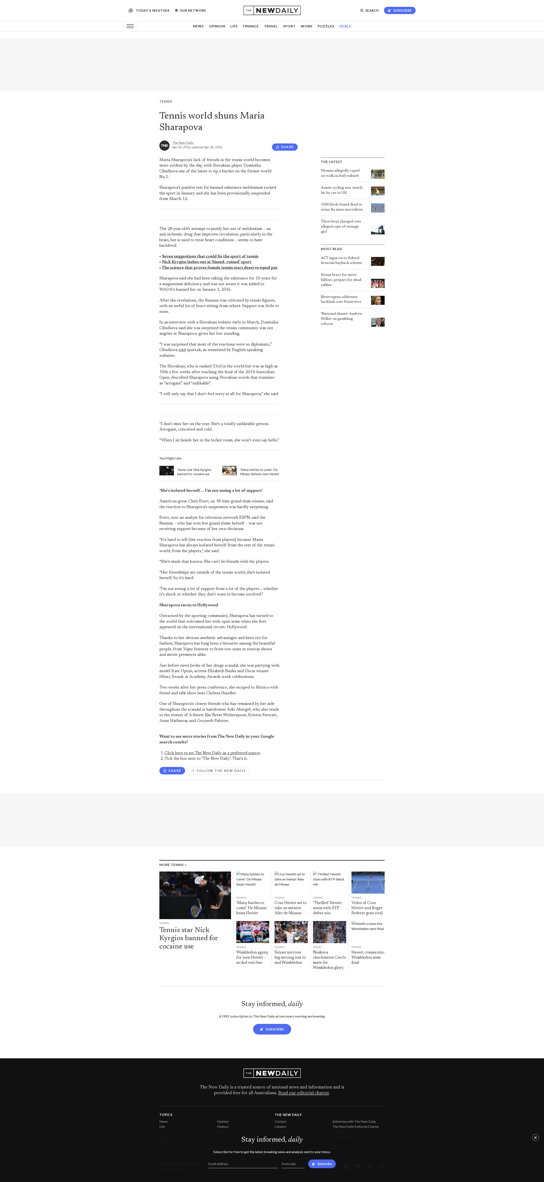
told (182, 350)
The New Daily (183, 143)
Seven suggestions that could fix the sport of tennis (210, 257)
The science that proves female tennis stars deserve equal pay (220, 268)
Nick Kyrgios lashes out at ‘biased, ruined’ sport (206, 262)
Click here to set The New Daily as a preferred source (212, 753)
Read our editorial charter (303, 1093)
